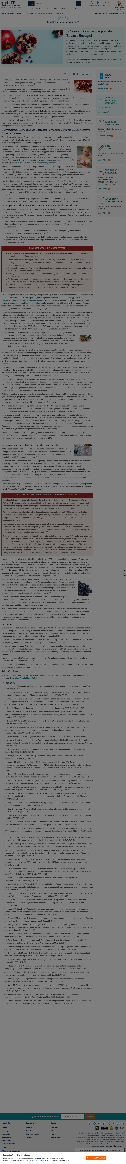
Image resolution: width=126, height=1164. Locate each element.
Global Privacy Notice (43, 1158)
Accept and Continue (96, 1158)
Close (64, 1160)
